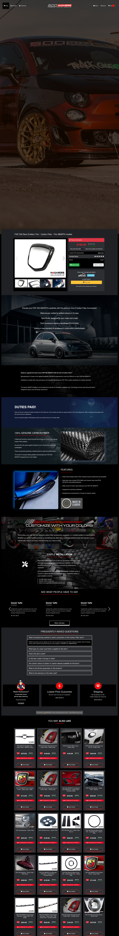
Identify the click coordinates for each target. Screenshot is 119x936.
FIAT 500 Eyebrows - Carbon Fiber (25, 830)
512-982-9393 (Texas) (45, 579)
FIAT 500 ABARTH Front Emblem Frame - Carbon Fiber (94, 873)
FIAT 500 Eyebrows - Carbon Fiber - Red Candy (25, 873)
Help (96, 5)
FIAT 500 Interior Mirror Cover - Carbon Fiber (71, 746)
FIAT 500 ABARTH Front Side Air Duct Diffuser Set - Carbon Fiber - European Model (71, 789)
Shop (6, 5)
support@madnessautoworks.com (55, 583)
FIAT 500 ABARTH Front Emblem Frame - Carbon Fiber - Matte (25, 788)
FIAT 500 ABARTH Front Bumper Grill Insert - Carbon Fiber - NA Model (25, 916)
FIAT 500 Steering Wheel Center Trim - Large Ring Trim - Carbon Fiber (94, 831)
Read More (59, 698)
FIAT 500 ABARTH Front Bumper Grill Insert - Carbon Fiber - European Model (48, 874)
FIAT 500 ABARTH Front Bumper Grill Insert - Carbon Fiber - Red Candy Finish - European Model (48, 916)
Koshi (102, 260)
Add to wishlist (98, 265)
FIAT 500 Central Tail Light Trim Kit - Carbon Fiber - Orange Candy (71, 915)
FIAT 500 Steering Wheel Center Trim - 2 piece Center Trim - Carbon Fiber (71, 874)
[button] (64, 258)
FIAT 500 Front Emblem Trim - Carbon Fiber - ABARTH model (25, 746)
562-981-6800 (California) (46, 581)
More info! (101, 253)
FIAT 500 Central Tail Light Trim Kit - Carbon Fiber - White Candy (48, 746)
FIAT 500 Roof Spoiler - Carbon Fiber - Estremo (94, 788)
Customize (23, 5)
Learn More (91, 275)
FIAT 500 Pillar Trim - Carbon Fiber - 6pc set (71, 830)
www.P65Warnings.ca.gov (75, 712)
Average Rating (73, 256)
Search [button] (104, 5)
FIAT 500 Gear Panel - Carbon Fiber (48, 830)
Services (14, 5)
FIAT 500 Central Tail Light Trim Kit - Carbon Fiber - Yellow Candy (48, 788)
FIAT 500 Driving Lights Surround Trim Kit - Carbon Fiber (94, 746)
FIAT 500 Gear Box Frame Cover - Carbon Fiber (94, 915)
